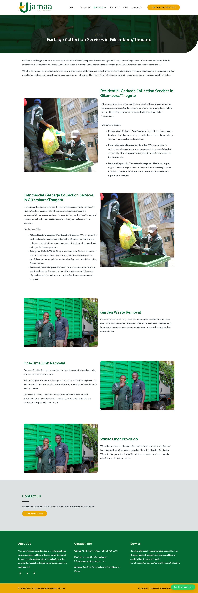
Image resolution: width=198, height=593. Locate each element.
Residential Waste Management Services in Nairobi (154, 550)
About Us (114, 7)
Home (72, 7)
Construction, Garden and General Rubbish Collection (155, 562)
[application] (88, 7)
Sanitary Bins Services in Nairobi (145, 559)
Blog (125, 7)
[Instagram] (34, 573)
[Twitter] (27, 573)
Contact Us (137, 7)
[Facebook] (20, 573)
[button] (183, 587)
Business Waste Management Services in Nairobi (152, 555)
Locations (98, 7)
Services (83, 7)
